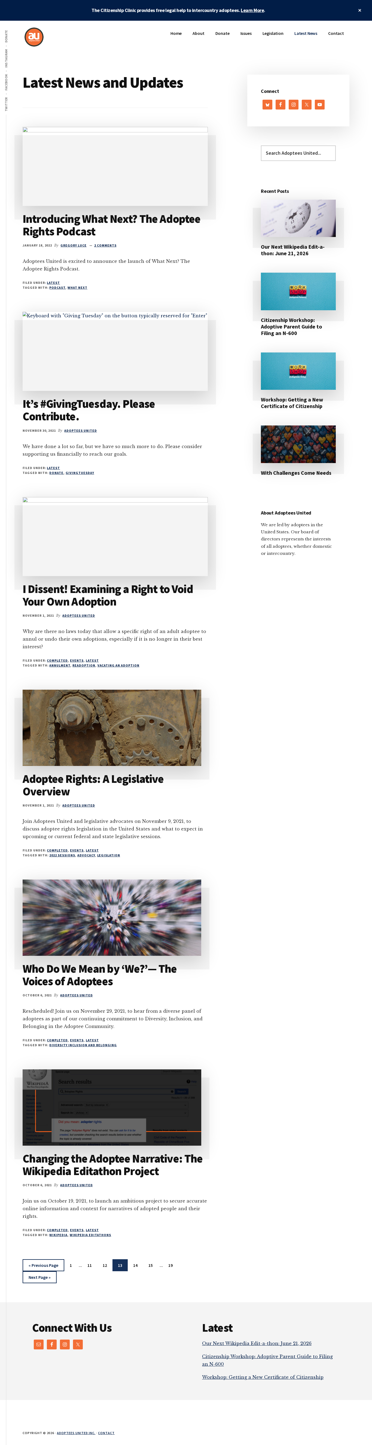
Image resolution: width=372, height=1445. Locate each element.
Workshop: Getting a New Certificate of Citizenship (292, 402)
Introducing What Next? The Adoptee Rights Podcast (111, 225)
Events (77, 660)
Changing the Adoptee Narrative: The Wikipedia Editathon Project (113, 1164)
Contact (106, 1433)
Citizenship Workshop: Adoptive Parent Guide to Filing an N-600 (291, 326)
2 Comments (105, 245)
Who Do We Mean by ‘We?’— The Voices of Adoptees (100, 975)
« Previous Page (43, 1266)
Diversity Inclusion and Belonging (83, 1045)
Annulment (59, 665)
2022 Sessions (62, 855)
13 (122, 1265)
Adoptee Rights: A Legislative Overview (93, 785)
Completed (57, 660)
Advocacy (86, 855)
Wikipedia (58, 1235)
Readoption (83, 665)
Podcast (57, 287)
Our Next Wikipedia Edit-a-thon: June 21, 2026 (293, 250)
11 (91, 1265)
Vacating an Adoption (118, 665)
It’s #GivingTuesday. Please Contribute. (89, 410)
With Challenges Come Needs (296, 472)
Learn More (252, 10)
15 (152, 1265)
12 (107, 1265)
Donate (56, 473)
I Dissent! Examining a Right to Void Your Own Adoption (108, 595)
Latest (53, 283)
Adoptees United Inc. (76, 1433)
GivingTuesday (80, 473)
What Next (77, 287)
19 (172, 1265)
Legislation (108, 855)
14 (137, 1265)
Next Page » (39, 1278)
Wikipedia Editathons (90, 1235)
